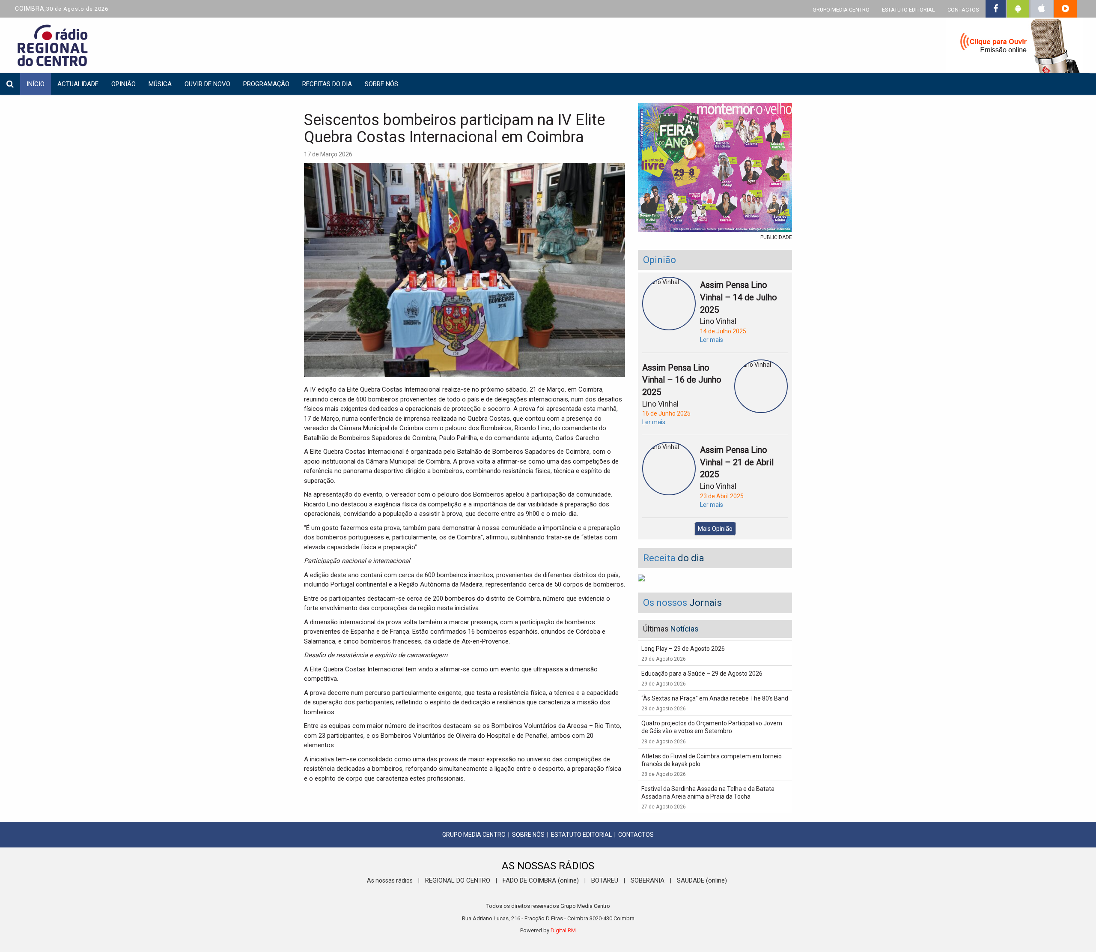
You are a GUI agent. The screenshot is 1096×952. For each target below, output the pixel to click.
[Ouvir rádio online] (1014, 47)
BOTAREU (604, 880)
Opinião (123, 84)
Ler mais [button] (711, 339)
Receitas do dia (327, 84)
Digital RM (563, 930)
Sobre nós (381, 84)
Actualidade (77, 84)
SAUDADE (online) (702, 880)
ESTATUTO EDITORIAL (908, 9)
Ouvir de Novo (207, 84)
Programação (266, 84)
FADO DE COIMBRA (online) (541, 880)
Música (160, 84)
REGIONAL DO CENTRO (457, 880)
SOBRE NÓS (528, 834)
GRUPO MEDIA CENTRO (841, 9)
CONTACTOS (963, 9)
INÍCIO (36, 84)
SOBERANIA (647, 880)
